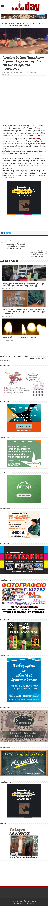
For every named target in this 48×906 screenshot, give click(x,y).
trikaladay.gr (4, 23)
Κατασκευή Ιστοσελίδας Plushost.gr (24, 884)
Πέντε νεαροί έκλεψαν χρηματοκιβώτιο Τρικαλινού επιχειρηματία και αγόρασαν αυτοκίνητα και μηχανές (15, 244)
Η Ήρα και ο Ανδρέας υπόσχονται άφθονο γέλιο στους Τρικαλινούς (33, 253)
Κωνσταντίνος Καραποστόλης (13, 72)
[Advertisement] (24, 101)
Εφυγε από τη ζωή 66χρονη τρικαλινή (19, 337)
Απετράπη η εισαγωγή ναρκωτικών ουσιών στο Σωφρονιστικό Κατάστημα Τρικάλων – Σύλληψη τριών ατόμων (23, 311)
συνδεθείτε (6, 360)
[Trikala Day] (24, 6)
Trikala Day (30, 887)
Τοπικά (13, 23)
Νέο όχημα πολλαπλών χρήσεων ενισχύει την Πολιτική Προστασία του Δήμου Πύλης (23, 284)
